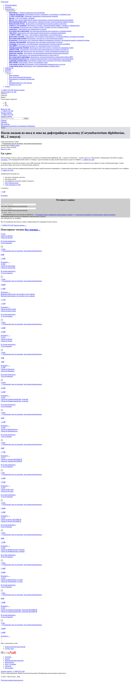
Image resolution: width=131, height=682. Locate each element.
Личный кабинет (11, 5)
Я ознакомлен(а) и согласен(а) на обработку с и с (59, 214)
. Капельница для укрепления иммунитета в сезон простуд (34, 55)
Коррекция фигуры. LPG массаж (20, 83)
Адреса (7, 86)
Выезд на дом (5, 109)
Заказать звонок (19, 90)
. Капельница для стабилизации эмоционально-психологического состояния (39, 44)
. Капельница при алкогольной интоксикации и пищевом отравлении (37, 33)
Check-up (8, 666)
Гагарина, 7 (5, 159)
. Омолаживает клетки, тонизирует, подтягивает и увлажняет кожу (40, 14)
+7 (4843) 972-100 (7, 90)
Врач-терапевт (14, 75)
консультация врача (11, 183)
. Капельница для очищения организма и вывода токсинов (37, 24)
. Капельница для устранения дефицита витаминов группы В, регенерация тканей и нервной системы (49, 40)
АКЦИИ (8, 70)
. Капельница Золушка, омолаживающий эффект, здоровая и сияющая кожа (44, 25)
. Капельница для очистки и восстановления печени (36, 38)
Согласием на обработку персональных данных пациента (95, 214)
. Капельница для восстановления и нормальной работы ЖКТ (41, 57)
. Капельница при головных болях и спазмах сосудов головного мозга (38, 27)
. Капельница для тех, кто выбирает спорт (28, 62)
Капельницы (9, 9)
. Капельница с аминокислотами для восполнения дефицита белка (41, 22)
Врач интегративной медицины (20, 77)
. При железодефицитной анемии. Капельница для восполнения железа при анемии (41, 20)
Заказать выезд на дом (8, 92)
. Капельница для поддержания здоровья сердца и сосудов (37, 64)
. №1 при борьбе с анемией (21, 18)
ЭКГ (10, 81)
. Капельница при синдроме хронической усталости (36, 42)
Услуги (7, 72)
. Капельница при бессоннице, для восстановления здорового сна (39, 51)
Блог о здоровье (10, 664)
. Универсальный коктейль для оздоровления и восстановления (41, 59)
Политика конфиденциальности (12, 680)
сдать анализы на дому (13, 185)
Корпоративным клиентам (14, 660)
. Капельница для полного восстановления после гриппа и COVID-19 (39, 49)
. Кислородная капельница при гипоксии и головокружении (40, 31)
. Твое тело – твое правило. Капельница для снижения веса (35, 35)
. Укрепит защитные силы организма (27, 12)
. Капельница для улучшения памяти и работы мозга (34, 66)
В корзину (4, 195)
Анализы (8, 7)
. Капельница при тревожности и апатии (27, 29)
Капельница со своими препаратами (21, 79)
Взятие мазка (14, 145)
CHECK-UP (9, 68)
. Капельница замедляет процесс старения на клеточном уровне (41, 48)
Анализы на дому (15, 84)
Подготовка (9, 668)
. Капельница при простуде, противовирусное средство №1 (34, 46)
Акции (7, 659)
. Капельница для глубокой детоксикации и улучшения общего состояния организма (46, 36)
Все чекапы (32, 229)
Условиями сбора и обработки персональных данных (53, 214)
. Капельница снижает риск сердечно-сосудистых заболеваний (40, 60)
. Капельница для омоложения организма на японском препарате (39, 53)
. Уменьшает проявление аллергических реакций (33, 16)
